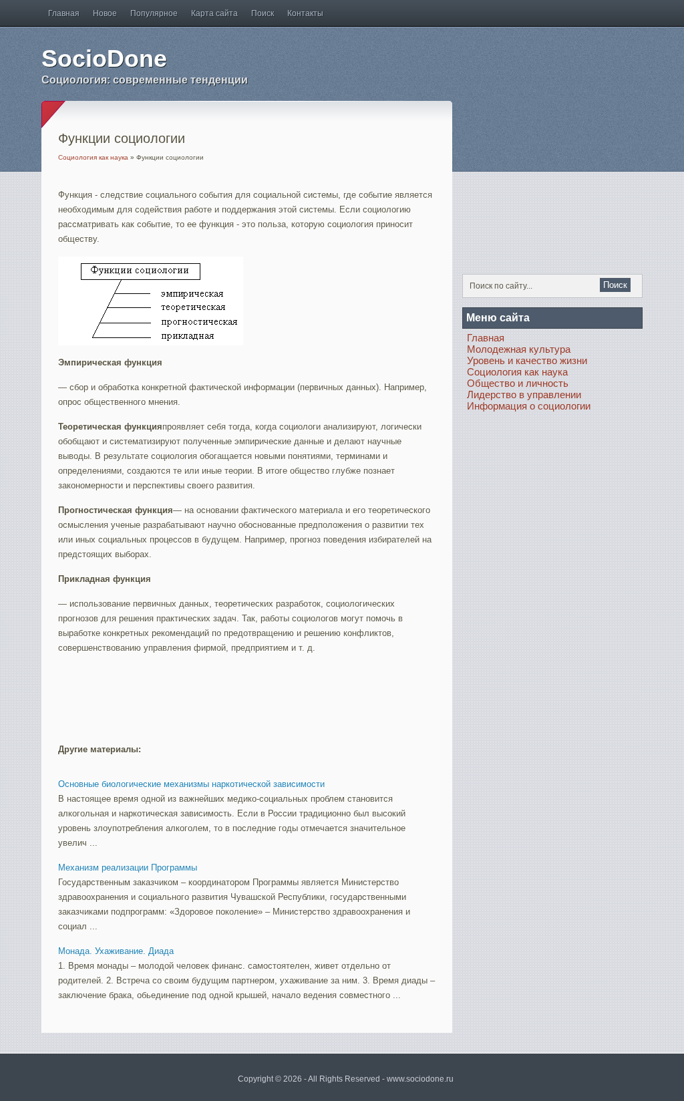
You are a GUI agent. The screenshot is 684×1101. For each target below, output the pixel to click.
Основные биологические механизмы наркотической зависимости (191, 784)
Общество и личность (517, 383)
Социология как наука (93, 157)
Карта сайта (214, 13)
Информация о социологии (528, 406)
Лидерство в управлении (524, 394)
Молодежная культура (518, 349)
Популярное (154, 13)
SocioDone (104, 58)
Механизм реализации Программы (127, 867)
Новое (105, 13)
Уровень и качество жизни (527, 360)
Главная (63, 13)
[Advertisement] (214, 692)
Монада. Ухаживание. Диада (116, 951)
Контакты (305, 13)
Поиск (262, 13)
